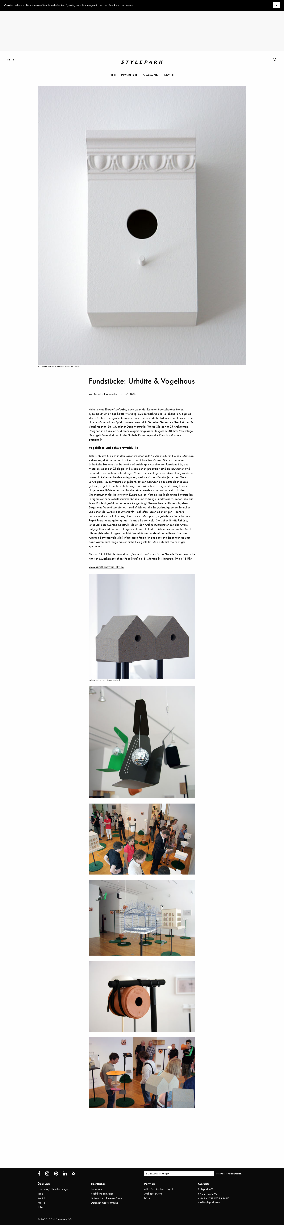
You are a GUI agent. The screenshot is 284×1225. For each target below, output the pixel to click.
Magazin (151, 75)
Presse (41, 1202)
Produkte (129, 75)
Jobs (40, 1207)
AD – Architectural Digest (158, 1189)
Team (40, 1193)
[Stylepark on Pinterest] (56, 1174)
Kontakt (42, 1198)
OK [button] (276, 5)
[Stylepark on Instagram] (47, 1174)
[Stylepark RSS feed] (73, 1174)
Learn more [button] (127, 5)
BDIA (147, 1198)
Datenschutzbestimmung (104, 1202)
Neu (112, 75)
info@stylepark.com (208, 1202)
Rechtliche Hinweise (102, 1193)
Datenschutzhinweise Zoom (106, 1198)
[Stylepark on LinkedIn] (64, 1174)
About (169, 75)
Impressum (97, 1189)
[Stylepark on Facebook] (39, 1174)
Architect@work (153, 1193)
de (8, 59)
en (14, 59)
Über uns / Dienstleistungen (53, 1189)
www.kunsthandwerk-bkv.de (106, 567)
